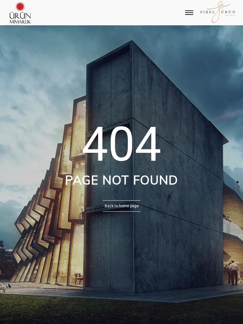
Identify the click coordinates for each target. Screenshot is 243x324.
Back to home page (122, 206)
